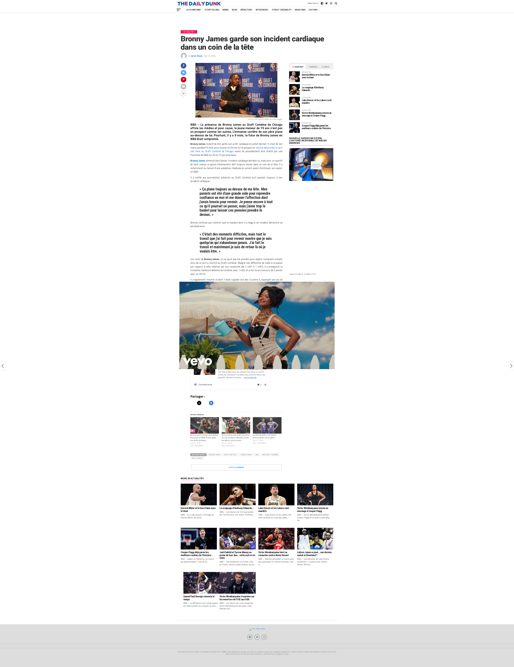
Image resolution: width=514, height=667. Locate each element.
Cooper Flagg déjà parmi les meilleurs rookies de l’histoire (316, 127)
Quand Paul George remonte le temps (198, 598)
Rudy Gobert (197, 458)
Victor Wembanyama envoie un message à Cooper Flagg (316, 114)
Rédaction (246, 9)
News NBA (300, 9)
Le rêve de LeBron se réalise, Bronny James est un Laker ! (264, 436)
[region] (257, 325)
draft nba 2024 (230, 454)
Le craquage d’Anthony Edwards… (313, 89)
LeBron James (246, 454)
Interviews (262, 9)
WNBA (225, 9)
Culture (313, 9)
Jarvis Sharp (196, 55)
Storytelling (212, 9)
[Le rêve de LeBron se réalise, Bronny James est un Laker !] (267, 425)
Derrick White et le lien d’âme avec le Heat (316, 76)
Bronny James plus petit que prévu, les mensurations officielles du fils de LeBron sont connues (236, 437)
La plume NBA (193, 9)
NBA (257, 454)
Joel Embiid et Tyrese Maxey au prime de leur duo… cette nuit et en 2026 (237, 555)
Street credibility (282, 9)
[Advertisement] (311, 206)
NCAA (234, 9)
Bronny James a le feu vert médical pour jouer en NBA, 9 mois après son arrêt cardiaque (204, 437)
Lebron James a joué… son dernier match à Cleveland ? (314, 554)
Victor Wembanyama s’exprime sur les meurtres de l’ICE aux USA (237, 598)
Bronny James (214, 454)
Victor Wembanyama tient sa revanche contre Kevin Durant (273, 554)
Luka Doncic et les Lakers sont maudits (317, 101)
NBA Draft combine (270, 454)
